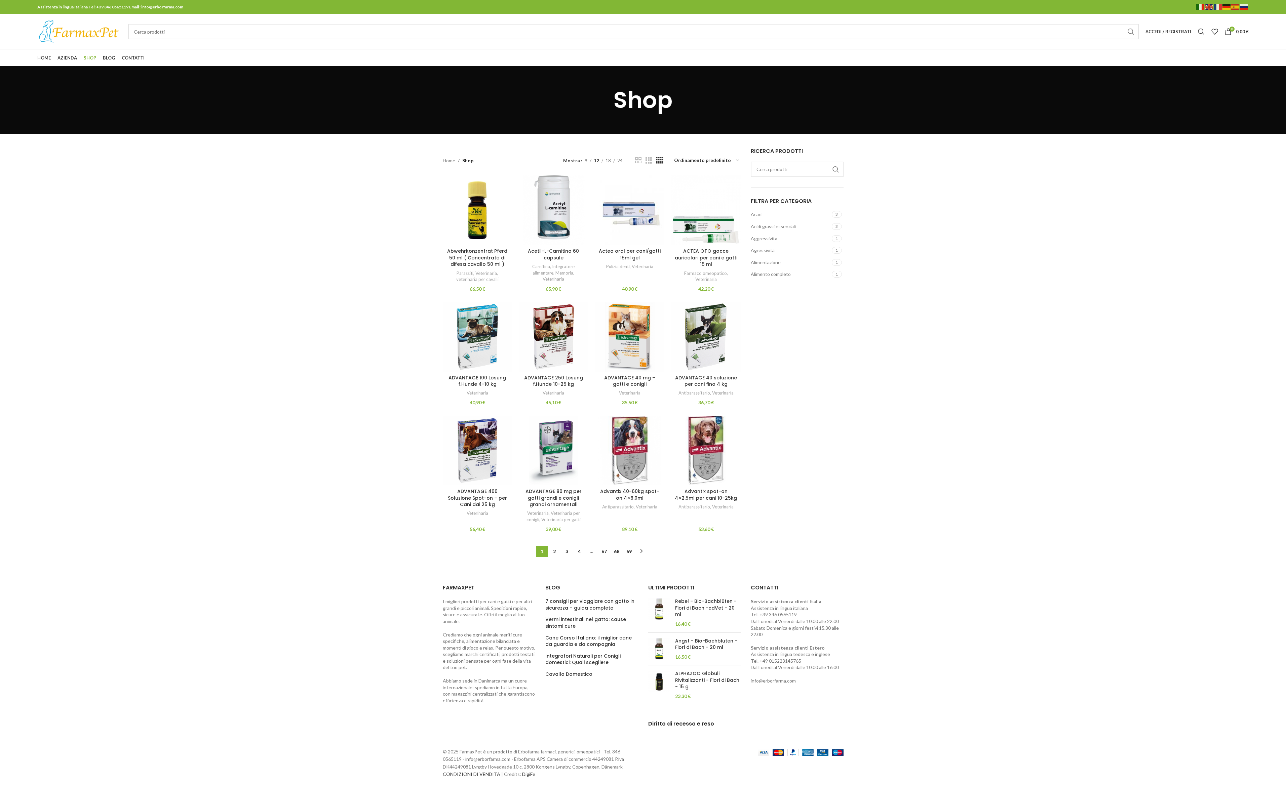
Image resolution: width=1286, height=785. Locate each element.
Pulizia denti (618, 266)
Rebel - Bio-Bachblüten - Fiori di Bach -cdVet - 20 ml (706, 608)
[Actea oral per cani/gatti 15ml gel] (630, 210)
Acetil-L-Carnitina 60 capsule (553, 254)
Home (449, 160)
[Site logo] (79, 31)
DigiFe (528, 774)
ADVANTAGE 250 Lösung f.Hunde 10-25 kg (553, 381)
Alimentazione (766, 262)
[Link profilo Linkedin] (1236, 58)
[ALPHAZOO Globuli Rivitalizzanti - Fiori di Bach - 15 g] (659, 684)
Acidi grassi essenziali (773, 226)
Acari (756, 214)
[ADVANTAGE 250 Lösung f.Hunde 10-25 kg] (553, 337)
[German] (1226, 6)
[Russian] (1244, 6)
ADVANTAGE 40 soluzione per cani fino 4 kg (706, 381)
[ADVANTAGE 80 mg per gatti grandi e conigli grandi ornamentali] (553, 450)
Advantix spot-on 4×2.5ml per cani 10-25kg (706, 494)
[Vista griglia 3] (649, 160)
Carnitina (541, 266)
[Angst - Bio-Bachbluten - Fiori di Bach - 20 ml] (659, 649)
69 (629, 551)
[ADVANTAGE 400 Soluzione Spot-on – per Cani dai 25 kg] (477, 450)
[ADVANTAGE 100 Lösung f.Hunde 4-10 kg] (477, 337)
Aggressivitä (764, 238)
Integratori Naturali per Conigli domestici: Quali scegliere (583, 659)
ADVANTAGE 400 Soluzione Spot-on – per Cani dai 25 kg (477, 498)
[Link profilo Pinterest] (1227, 58)
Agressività (763, 250)
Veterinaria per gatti (561, 519)
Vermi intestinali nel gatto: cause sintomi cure (585, 622)
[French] (1218, 6)
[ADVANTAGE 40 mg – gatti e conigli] (630, 337)
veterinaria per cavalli (477, 279)
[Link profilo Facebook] (1210, 58)
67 (604, 551)
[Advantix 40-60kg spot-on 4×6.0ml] (630, 450)
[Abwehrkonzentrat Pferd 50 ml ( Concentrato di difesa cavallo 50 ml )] (477, 210)
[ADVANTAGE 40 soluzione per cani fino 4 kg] (706, 337)
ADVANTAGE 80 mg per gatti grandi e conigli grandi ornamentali (553, 498)
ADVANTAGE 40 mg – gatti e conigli (629, 381)
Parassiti (465, 273)
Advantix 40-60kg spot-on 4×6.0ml (629, 494)
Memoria (564, 273)
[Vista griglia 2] (638, 160)
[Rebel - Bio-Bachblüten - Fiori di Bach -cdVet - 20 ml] (659, 612)
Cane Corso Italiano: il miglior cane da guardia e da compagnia (588, 641)
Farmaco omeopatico (705, 273)
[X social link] (1218, 58)
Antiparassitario (694, 393)
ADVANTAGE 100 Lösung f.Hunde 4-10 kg (477, 381)
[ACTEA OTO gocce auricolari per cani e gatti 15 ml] (706, 210)
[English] (1209, 6)
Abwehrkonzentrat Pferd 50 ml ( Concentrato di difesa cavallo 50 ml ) (477, 257)
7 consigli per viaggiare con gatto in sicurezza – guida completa (589, 604)
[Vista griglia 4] (659, 160)
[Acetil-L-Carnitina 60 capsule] (553, 210)
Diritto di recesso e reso (681, 724)
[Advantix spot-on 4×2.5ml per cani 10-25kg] (706, 450)
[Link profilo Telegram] (1244, 58)
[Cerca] (1201, 31)
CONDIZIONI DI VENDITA (471, 774)
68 (616, 551)
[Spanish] (1235, 6)
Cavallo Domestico (568, 674)
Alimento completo (771, 274)
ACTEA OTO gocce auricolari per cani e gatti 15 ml (706, 257)
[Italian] (1200, 6)
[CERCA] (1131, 31)
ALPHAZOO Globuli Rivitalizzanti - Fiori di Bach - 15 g (707, 680)
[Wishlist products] (1214, 31)
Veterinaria (486, 273)
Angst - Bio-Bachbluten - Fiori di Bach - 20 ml (706, 644)
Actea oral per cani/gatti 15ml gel (630, 254)
